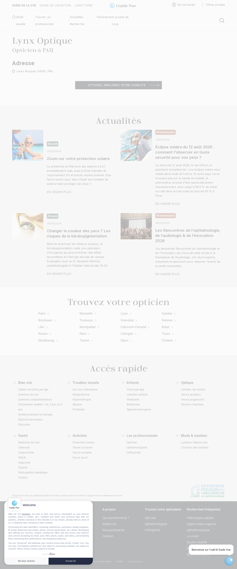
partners (26, 514)
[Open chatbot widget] (229, 561)
